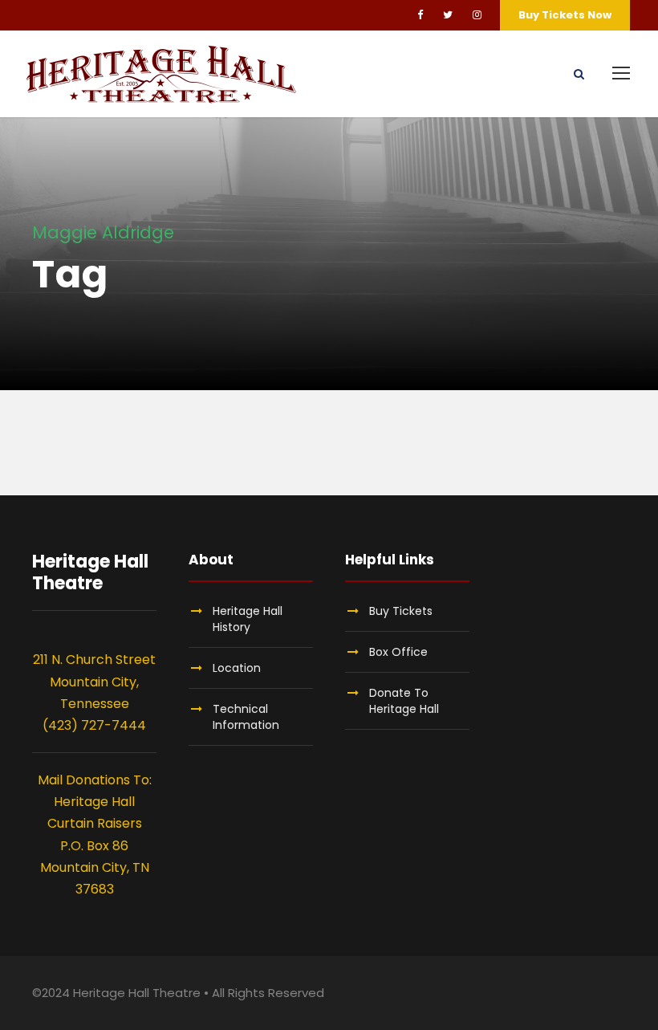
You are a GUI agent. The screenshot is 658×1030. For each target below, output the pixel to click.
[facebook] (420, 14)
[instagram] (477, 14)
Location (237, 668)
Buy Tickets (401, 611)
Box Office (398, 652)
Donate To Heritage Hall (404, 701)
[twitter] (448, 14)
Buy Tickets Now (564, 14)
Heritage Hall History (247, 619)
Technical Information (246, 717)
